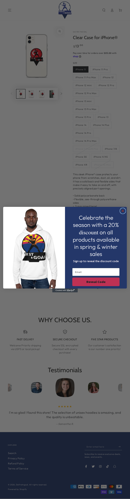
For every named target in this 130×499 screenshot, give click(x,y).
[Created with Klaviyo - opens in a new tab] (65, 290)
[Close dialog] (123, 211)
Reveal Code (96, 281)
